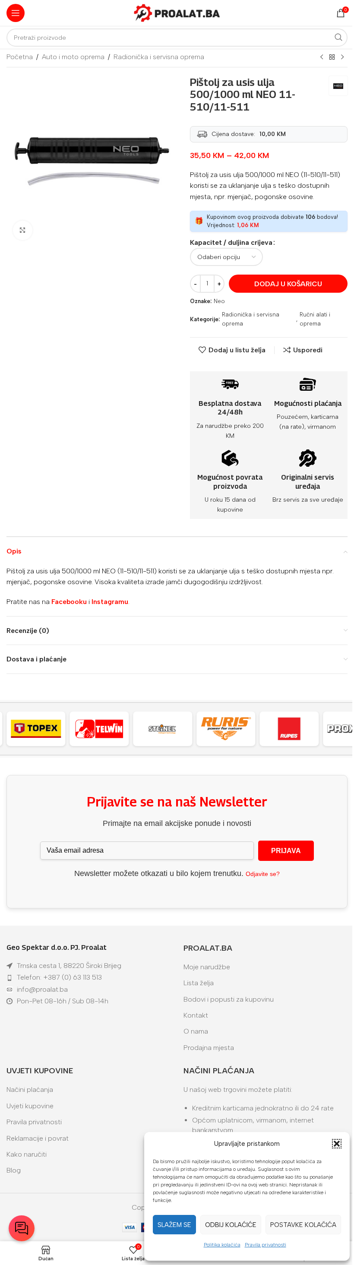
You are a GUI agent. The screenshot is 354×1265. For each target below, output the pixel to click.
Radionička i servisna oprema (159, 57)
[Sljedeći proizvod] (342, 57)
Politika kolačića (222, 1245)
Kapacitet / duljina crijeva (231, 242)
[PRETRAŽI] (338, 37)
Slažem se (174, 1225)
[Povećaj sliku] (22, 230)
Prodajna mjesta (208, 1048)
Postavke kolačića (303, 1225)
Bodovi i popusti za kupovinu (228, 999)
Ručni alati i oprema (315, 319)
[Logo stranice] (177, 12)
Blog (13, 1170)
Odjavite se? (263, 873)
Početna (19, 57)
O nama (195, 1031)
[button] (336, 1143)
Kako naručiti (26, 1154)
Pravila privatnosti (265, 1245)
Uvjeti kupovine (30, 1106)
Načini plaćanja (29, 1089)
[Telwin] (40, 729)
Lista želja (198, 983)
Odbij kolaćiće (230, 1225)
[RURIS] (167, 729)
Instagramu (110, 602)
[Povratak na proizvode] (332, 57)
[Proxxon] (294, 729)
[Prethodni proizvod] (321, 57)
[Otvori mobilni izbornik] (15, 13)
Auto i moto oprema (73, 57)
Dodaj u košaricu (288, 284)
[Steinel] (104, 729)
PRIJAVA (286, 850)
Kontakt (195, 1015)
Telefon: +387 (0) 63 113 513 (59, 977)
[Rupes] (230, 729)
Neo (219, 301)
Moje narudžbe (206, 967)
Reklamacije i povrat (37, 1138)
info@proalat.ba (42, 989)
